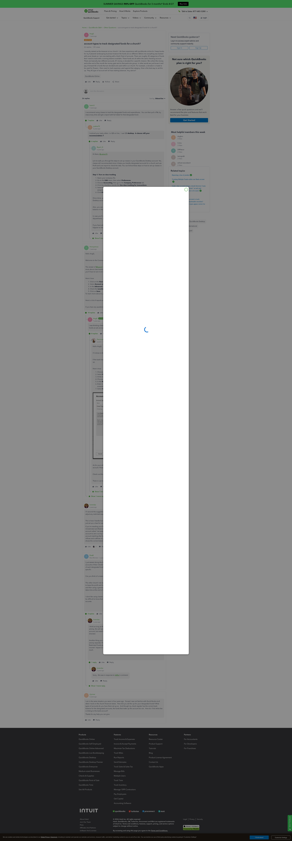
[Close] (186, 189)
